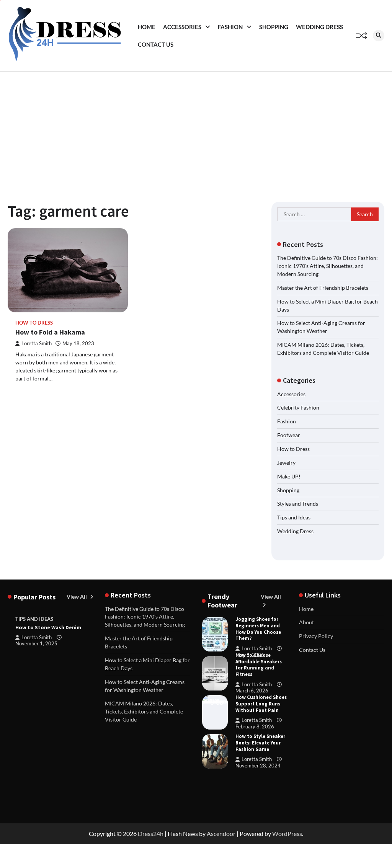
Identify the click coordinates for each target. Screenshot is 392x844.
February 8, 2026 (254, 726)
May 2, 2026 (249, 655)
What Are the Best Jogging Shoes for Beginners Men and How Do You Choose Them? (258, 625)
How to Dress (34, 323)
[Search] (378, 35)
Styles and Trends (297, 503)
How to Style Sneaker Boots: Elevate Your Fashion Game (260, 743)
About (306, 622)
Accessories (182, 26)
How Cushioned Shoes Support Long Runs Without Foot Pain (261, 703)
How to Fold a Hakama (50, 332)
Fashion (230, 26)
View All (77, 596)
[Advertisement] (196, 129)
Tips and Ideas (293, 517)
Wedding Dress (319, 26)
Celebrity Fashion (298, 407)
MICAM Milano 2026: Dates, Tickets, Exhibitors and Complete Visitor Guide (144, 711)
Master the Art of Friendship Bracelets (322, 287)
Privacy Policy (316, 636)
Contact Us (155, 44)
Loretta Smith (36, 343)
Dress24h (150, 833)
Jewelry (286, 462)
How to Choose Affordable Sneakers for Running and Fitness (258, 664)
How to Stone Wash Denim (48, 627)
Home (146, 26)
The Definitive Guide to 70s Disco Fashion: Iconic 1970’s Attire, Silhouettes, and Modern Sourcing (327, 266)
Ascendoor (221, 833)
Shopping (273, 26)
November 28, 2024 (258, 765)
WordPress (287, 833)
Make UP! (289, 476)
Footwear (288, 435)
